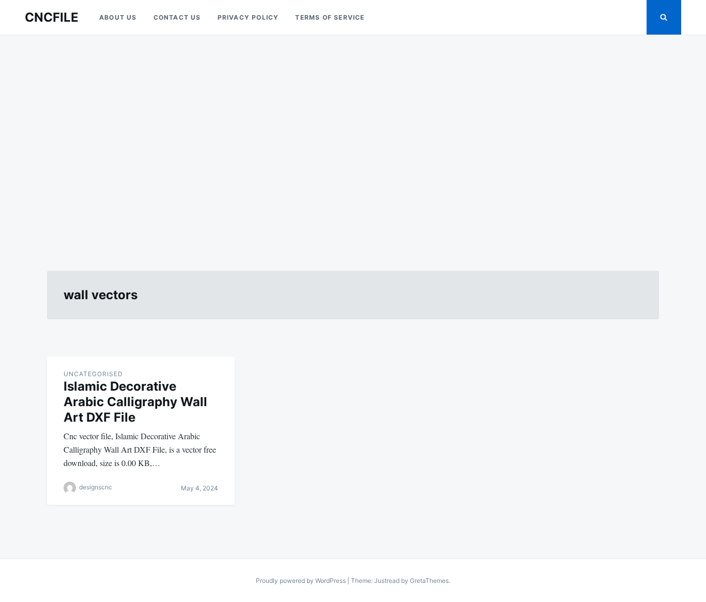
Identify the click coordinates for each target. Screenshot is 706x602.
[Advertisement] (353, 140)
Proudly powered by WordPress (301, 580)
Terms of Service (329, 17)
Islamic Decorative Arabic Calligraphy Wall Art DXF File (135, 402)
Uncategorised (93, 374)
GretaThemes (429, 580)
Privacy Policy (248, 17)
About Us (118, 17)
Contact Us (177, 17)
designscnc (95, 487)
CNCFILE (52, 17)
